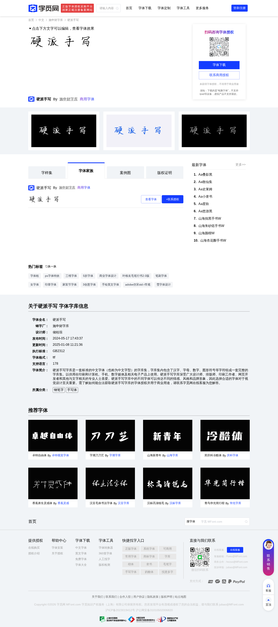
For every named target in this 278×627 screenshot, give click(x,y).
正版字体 (131, 548)
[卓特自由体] (53, 435)
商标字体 (149, 556)
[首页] (43, 8)
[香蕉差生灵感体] (53, 483)
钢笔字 (59, 390)
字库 (167, 556)
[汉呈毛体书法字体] (110, 483)
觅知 (87, 604)
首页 (129, 8)
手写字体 (131, 571)
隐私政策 (153, 596)
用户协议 (139, 596)
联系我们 (111, 596)
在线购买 (34, 547)
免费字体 (81, 559)
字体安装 (57, 547)
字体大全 (81, 564)
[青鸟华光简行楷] (225, 483)
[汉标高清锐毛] (167, 483)
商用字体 (87, 99)
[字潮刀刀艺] (110, 435)
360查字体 (105, 553)
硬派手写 (43, 188)
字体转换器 (106, 547)
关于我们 (97, 596)
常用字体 (131, 556)
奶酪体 (149, 571)
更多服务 (202, 8)
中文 (41, 20)
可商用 (167, 548)
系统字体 (149, 548)
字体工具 (183, 8)
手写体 (72, 390)
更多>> (240, 164)
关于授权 (57, 553)
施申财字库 (56, 20)
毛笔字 (167, 564)
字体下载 (144, 8)
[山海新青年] (167, 435)
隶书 (149, 564)
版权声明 (166, 596)
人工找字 (104, 559)
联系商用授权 (219, 75)
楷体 (131, 564)
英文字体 (81, 553)
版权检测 (104, 564)
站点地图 (180, 596)
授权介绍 (34, 553)
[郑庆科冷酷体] (225, 435)
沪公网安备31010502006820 (154, 610)
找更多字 (167, 571)
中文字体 (81, 547)
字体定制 (164, 8)
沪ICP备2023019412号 (120, 610)
